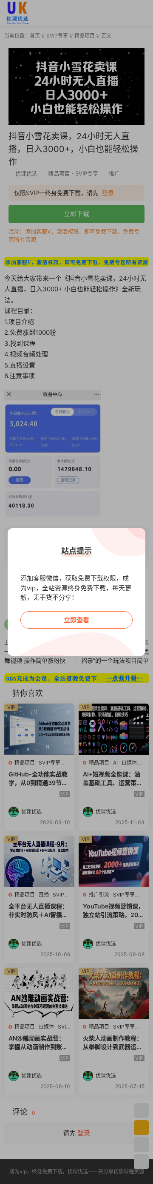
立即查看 (76, 620)
